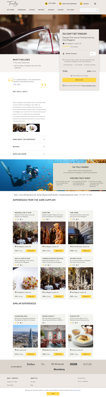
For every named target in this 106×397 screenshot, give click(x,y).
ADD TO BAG (79, 80)
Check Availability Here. (89, 85)
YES (53, 393)
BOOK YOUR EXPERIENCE (70, 3)
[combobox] (93, 53)
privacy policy (76, 390)
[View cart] (95, 4)
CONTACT (86, 3)
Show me (31, 250)
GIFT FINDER (52, 3)
